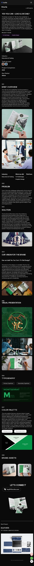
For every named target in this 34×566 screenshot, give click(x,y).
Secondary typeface (23, 383)
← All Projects (29, 8)
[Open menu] (31, 2)
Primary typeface (8, 383)
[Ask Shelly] (31, 561)
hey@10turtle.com (13, 489)
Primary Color (7, 431)
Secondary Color (20, 431)
